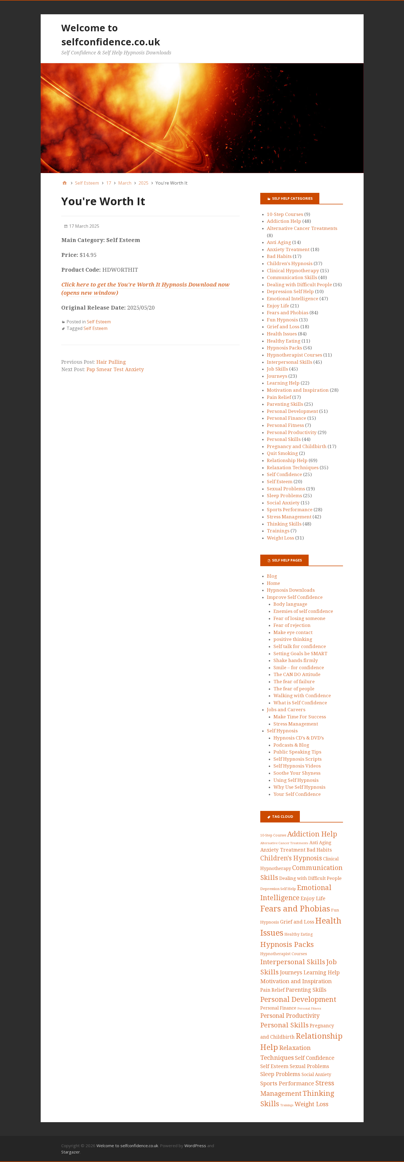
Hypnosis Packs (284, 348)
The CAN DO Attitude (296, 674)
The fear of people (293, 688)
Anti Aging (279, 242)
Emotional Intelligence (292, 298)
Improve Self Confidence (295, 597)
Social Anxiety (283, 502)
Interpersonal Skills (289, 362)
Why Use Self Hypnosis (299, 787)
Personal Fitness (285, 425)
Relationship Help (287, 460)
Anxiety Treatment (288, 249)
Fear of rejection (292, 625)
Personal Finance (286, 418)
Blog (272, 576)
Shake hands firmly (295, 660)
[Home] (64, 183)
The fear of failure (294, 681)
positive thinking (292, 639)
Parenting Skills (285, 404)
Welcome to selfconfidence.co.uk (127, 1145)
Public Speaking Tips (297, 752)
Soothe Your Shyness (296, 773)
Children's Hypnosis (289, 263)
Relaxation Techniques (293, 467)
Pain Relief (279, 397)
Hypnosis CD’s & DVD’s (298, 738)
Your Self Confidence (297, 794)
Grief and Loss (283, 326)
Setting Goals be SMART (300, 653)
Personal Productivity (292, 432)
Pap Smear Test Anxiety (115, 369)
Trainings (278, 530)
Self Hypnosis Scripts (297, 759)
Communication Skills (292, 277)
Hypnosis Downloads (291, 590)
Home (273, 583)
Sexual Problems (286, 488)
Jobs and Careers (286, 709)
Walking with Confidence (302, 695)
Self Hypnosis (282, 730)
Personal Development (292, 411)
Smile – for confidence (298, 667)
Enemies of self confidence (303, 611)
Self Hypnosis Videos (297, 766)
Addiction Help (284, 221)
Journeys (277, 376)
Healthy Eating (283, 341)
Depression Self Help (290, 291)
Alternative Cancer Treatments (302, 228)
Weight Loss (280, 538)
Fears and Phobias (287, 312)
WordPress (195, 1145)
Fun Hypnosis (282, 320)
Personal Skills (284, 439)
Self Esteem (99, 322)
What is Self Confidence (300, 702)
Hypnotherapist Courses (294, 355)
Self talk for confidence (299, 646)
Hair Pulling (111, 362)
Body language (290, 604)
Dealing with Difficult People (299, 284)
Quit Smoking (282, 453)
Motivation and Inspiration (298, 390)
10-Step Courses (285, 214)
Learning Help (283, 383)
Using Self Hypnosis (296, 780)
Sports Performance (289, 509)
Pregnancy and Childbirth (296, 446)
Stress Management (289, 516)
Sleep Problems (284, 495)
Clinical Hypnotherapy (293, 270)
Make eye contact (292, 632)
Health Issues (282, 334)
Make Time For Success (299, 716)
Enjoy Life (278, 305)
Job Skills (277, 369)
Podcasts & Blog (291, 745)
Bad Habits (279, 256)
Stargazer (70, 1152)
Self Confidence (284, 474)
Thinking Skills (284, 524)
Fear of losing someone (299, 618)
